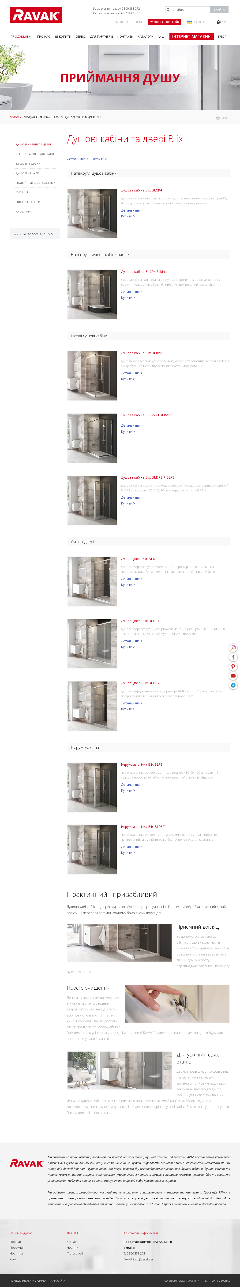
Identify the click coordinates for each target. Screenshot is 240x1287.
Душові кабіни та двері (80, 117)
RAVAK (36, 15)
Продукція (30, 117)
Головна (16, 117)
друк (224, 117)
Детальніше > (77, 159)
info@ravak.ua (143, 1259)
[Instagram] (233, 648)
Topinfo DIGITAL (220, 1280)
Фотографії (75, 1253)
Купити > (100, 159)
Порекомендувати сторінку (28, 1280)
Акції (13, 1259)
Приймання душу (51, 117)
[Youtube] (233, 676)
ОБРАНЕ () (121, 22)
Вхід (139, 22)
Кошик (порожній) (166, 22)
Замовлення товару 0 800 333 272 (116, 9)
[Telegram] (233, 685)
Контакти (73, 1242)
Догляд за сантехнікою (34, 233)
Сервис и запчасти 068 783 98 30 (115, 13)
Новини (72, 1247)
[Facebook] (233, 657)
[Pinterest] (233, 666)
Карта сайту (57, 1280)
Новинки (16, 1253)
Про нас (16, 1242)
